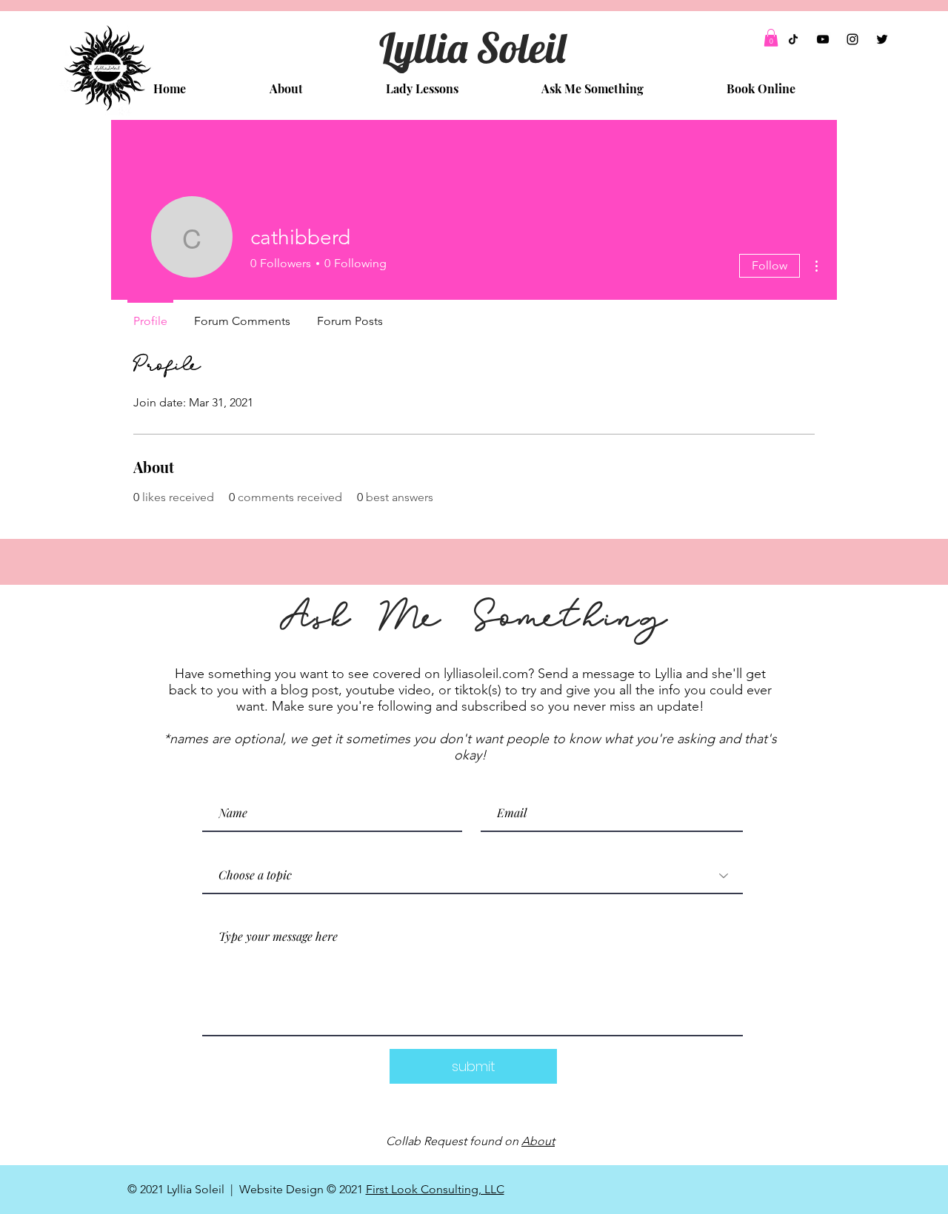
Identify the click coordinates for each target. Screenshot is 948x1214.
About (538, 1141)
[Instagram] (852, 39)
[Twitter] (882, 39)
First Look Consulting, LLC (435, 1189)
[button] (771, 38)
